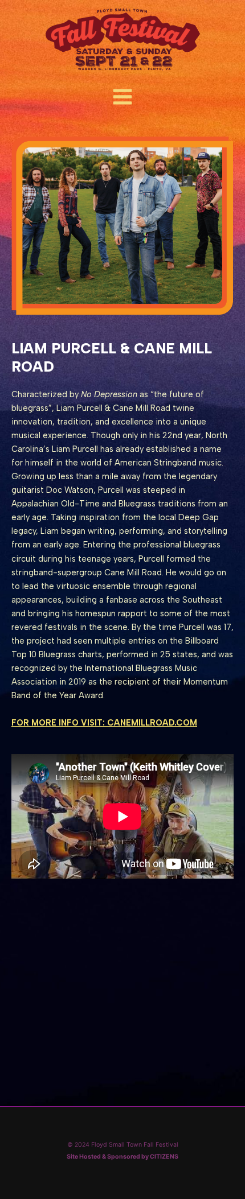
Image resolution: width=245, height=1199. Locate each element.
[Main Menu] (122, 97)
